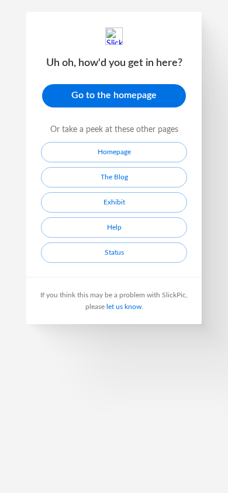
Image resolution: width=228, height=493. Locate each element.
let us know (123, 306)
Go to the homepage (114, 95)
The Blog (114, 176)
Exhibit (114, 202)
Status (114, 252)
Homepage (114, 151)
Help (114, 227)
